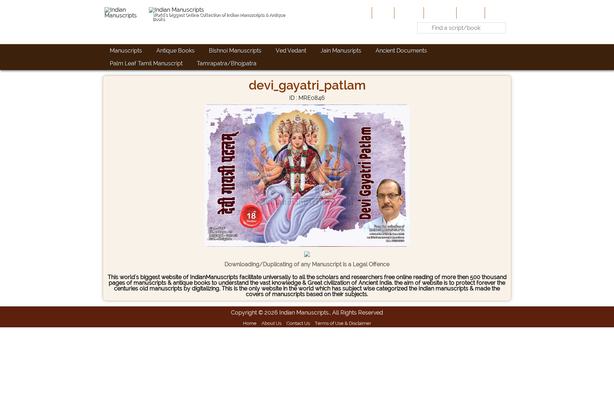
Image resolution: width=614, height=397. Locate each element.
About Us (408, 13)
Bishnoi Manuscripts (235, 50)
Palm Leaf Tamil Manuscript (146, 63)
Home (382, 13)
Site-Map (470, 13)
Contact (497, 13)
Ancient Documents (401, 50)
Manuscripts (126, 50)
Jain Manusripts (341, 50)
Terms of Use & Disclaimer (343, 323)
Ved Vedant (291, 50)
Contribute (439, 13)
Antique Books (175, 50)
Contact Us (298, 323)
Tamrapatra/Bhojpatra (227, 63)
